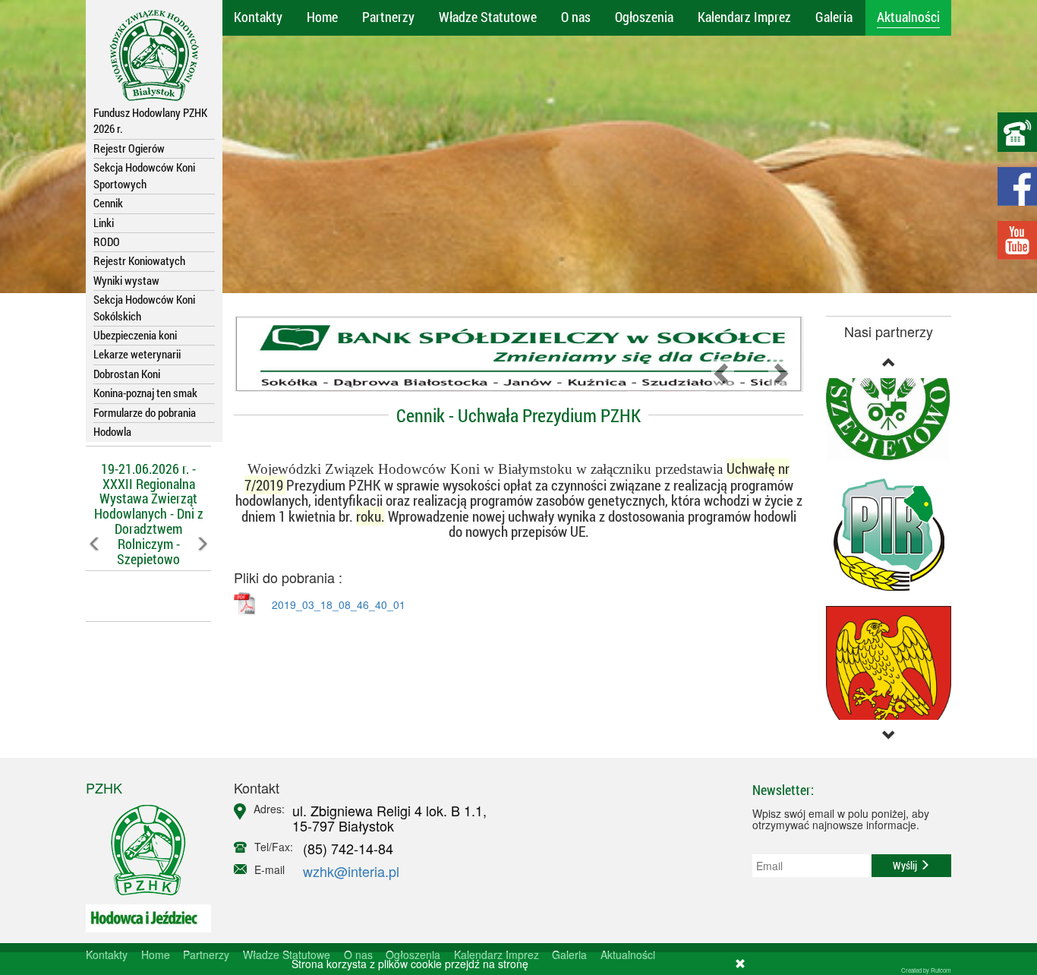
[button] (95, 577)
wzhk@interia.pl (351, 871)
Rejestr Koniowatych (139, 260)
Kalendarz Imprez (744, 17)
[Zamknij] (740, 963)
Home (322, 17)
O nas (576, 17)
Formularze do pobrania (144, 412)
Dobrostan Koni (126, 373)
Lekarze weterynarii (137, 353)
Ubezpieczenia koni (135, 334)
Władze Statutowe (488, 17)
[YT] (1017, 240)
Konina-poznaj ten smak (145, 392)
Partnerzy (388, 17)
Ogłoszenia (644, 17)
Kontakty (258, 17)
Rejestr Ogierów (129, 148)
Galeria (834, 17)
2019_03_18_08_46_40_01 (338, 604)
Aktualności (908, 17)
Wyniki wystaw (126, 280)
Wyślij (906, 865)
